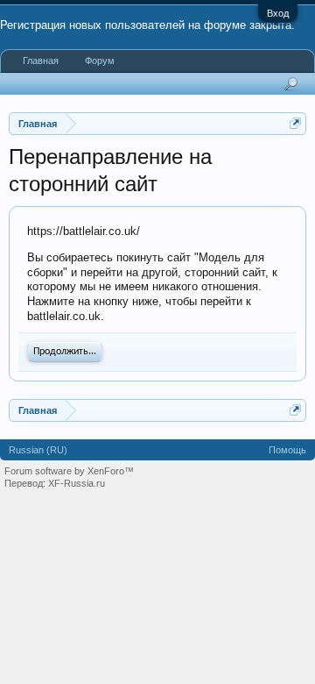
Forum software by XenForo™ (69, 471)
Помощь (287, 450)
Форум (100, 60)
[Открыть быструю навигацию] (295, 123)
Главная (41, 60)
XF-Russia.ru (76, 483)
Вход (278, 13)
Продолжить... (64, 351)
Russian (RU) (38, 450)
